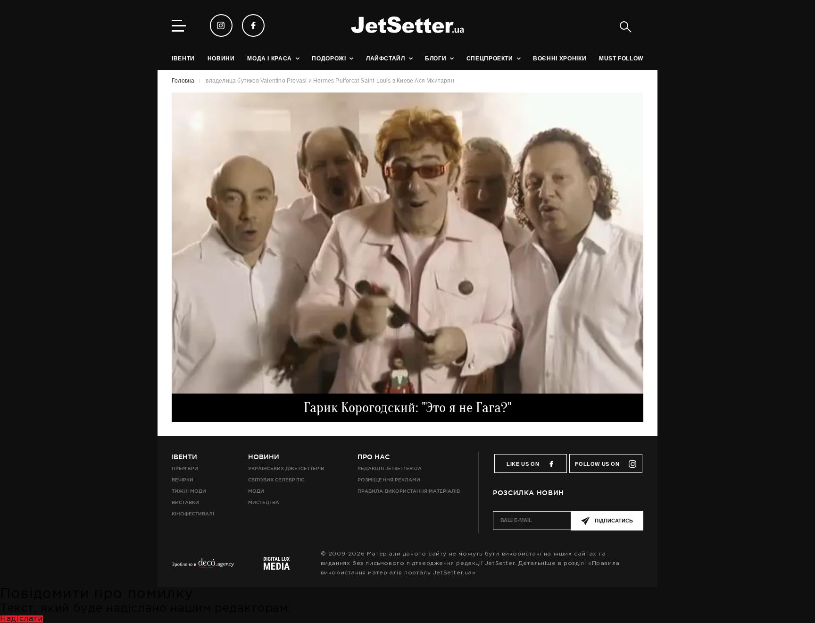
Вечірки (182, 479)
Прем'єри (185, 468)
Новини (263, 457)
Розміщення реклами (389, 479)
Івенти (184, 457)
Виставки (185, 502)
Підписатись (614, 520)
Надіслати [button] (21, 619)
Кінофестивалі (193, 513)
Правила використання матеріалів (409, 491)
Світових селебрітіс (276, 479)
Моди (256, 491)
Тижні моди (189, 491)
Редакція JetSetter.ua (389, 468)
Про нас (374, 457)
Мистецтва (263, 502)
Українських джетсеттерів (286, 468)
